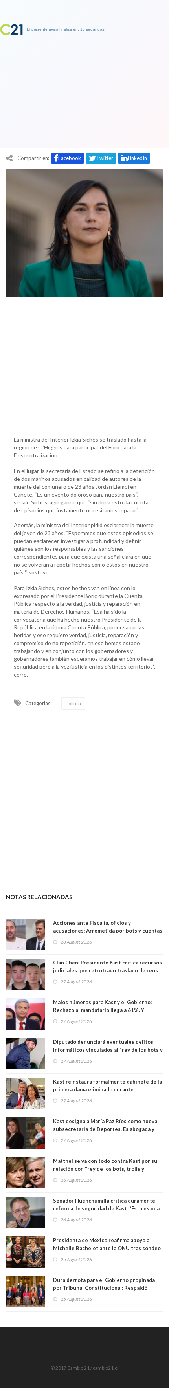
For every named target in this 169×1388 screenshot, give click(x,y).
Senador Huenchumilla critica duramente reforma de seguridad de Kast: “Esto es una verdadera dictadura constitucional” (106, 1208)
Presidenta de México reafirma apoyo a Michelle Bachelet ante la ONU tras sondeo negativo (107, 1248)
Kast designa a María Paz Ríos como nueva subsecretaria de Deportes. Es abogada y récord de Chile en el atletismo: (105, 1129)
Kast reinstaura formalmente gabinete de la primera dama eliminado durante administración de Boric (107, 1089)
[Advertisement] (84, 364)
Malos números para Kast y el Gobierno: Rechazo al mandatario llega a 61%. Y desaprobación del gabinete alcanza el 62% (106, 1010)
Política (73, 703)
